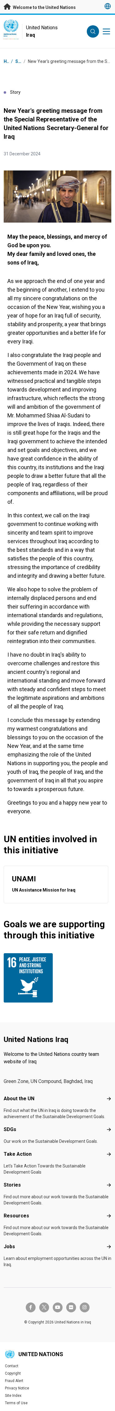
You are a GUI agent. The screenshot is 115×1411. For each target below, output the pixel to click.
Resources (16, 1216)
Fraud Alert (14, 1381)
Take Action (18, 1154)
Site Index (13, 1395)
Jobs (9, 1246)
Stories (12, 1185)
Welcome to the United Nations (44, 7)
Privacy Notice (17, 1388)
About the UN (19, 1098)
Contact (11, 1366)
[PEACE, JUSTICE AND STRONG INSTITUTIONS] (29, 978)
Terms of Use (16, 1403)
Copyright (13, 1373)
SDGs (10, 1129)
